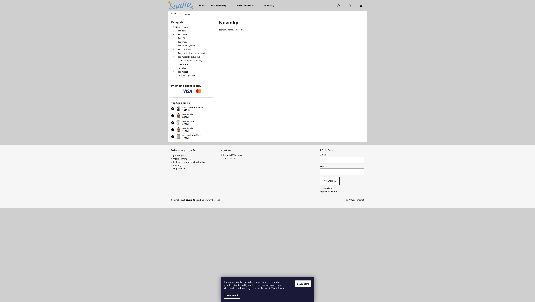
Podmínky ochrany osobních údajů (189, 162)
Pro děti (181, 38)
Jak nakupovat (179, 155)
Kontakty (177, 165)
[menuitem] (202, 5)
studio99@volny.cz (233, 155)
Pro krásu (182, 42)
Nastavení (232, 295)
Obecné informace (182, 158)
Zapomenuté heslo (328, 191)
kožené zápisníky (187, 75)
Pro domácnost (185, 49)
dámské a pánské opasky (190, 60)
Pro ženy (182, 30)
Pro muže (182, 34)
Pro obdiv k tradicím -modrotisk (193, 53)
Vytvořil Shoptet (356, 200)
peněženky (184, 64)
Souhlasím (303, 283)
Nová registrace (327, 188)
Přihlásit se (330, 181)
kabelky (182, 68)
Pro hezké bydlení (186, 45)
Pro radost (183, 71)
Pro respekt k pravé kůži (189, 57)
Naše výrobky (181, 27)
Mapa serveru (179, 168)
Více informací (278, 288)
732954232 (230, 158)
